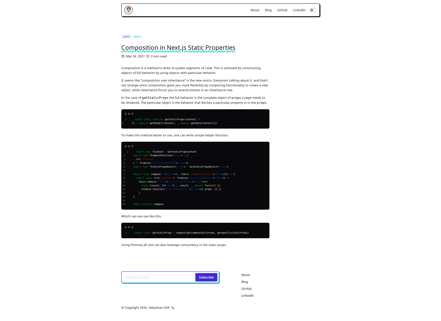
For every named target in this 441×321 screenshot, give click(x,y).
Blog (268, 10)
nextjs (137, 36)
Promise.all (139, 245)
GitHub (282, 10)
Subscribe (206, 277)
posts (126, 36)
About (254, 10)
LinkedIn (299, 10)
